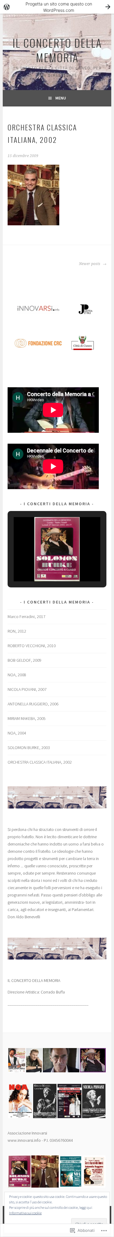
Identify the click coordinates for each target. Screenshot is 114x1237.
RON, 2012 (17, 631)
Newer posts (90, 264)
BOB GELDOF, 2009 (24, 660)
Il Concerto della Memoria (57, 50)
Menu (60, 98)
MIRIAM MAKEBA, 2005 (27, 718)
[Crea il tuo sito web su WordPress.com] (57, 7)
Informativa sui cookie (25, 1213)
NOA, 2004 (17, 733)
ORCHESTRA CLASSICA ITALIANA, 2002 (40, 762)
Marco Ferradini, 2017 (26, 616)
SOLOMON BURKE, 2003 (29, 747)
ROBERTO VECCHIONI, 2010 (32, 645)
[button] (43, 564)
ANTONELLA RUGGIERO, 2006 (33, 704)
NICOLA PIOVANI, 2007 (27, 689)
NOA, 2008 (17, 674)
